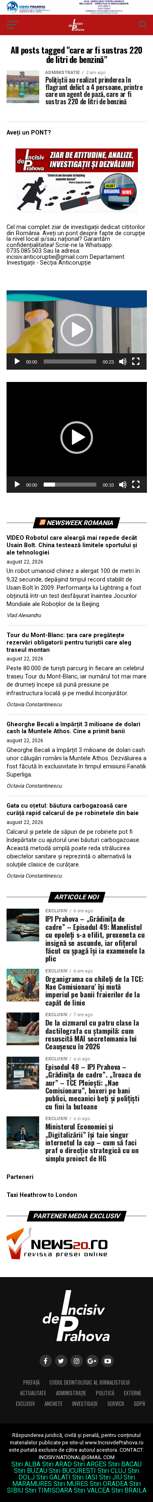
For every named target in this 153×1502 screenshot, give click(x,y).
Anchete (53, 1404)
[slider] (70, 361)
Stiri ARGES (89, 1464)
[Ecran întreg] (136, 361)
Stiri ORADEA (109, 1484)
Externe (132, 1393)
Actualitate (33, 1393)
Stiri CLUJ (112, 1471)
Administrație (71, 1393)
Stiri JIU (110, 1477)
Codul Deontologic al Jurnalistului (89, 1382)
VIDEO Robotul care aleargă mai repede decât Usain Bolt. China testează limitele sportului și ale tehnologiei (72, 545)
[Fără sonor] (123, 361)
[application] (77, 330)
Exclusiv (25, 1404)
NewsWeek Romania (80, 523)
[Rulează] (17, 361)
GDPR (139, 1404)
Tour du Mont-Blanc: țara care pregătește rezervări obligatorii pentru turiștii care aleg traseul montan (69, 642)
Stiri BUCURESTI (72, 1471)
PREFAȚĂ (31, 1382)
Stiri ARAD (57, 1464)
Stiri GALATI (53, 1477)
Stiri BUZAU (30, 1471)
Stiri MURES (70, 1484)
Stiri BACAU (125, 1464)
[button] (76, 330)
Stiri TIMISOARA (48, 1490)
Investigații (85, 1404)
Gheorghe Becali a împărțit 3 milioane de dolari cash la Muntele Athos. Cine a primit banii (73, 728)
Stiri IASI (85, 1477)
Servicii (115, 1404)
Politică (105, 1393)
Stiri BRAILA (128, 1490)
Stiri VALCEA (92, 1490)
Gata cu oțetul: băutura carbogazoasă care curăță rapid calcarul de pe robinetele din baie (73, 809)
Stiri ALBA (25, 1464)
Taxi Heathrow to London (42, 1195)
